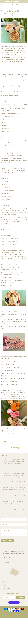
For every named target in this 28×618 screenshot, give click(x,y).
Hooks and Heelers (9, 613)
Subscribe (21, 597)
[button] (1, 4)
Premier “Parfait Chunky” (8, 105)
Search (4, 585)
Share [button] (4, 441)
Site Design (18, 613)
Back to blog (15, 448)
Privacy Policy (6, 588)
